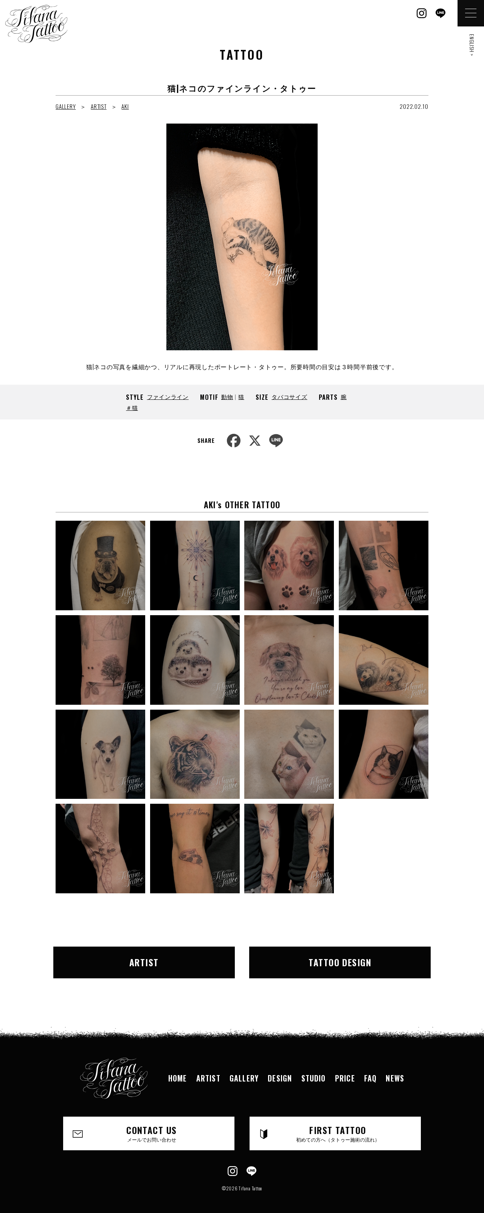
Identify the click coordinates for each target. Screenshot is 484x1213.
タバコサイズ (289, 396)
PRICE (345, 1078)
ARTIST (99, 106)
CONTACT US (151, 1133)
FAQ (370, 1078)
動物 (227, 396)
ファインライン (168, 396)
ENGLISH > (472, 45)
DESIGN (280, 1078)
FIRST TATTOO (338, 1133)
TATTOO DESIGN (340, 962)
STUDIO (313, 1078)
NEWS (395, 1078)
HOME (177, 1078)
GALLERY (66, 106)
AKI (125, 106)
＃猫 (132, 407)
